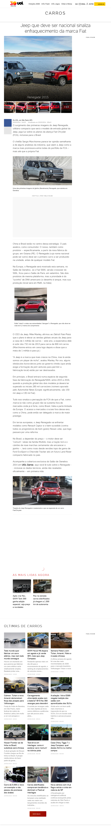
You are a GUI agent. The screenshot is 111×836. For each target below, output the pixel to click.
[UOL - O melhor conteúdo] (16, 4)
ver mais (36, 814)
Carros (55, 13)
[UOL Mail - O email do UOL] (82, 4)
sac (76, 4)
